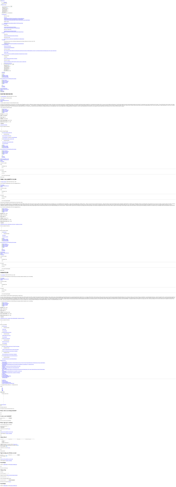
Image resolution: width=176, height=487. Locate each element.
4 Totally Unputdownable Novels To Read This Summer (10, 349)
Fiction (9, 18)
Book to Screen (6, 31)
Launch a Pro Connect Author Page (30, 369)
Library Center (6, 52)
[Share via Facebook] (5, 151)
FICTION (3, 86)
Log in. (9, 428)
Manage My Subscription (12, 367)
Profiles (9, 364)
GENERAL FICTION (19, 224)
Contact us (3, 373)
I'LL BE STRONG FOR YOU (6, 135)
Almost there (2, 427)
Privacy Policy (4, 374)
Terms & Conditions (5, 375)
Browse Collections (7, 58)
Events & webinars (24, 53)
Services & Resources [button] (5, 44)
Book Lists (6, 364)
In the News (10, 31)
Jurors (17, 35)
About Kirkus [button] (4, 371)
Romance (22, 18)
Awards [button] (3, 32)
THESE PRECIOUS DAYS (6, 335)
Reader (3, 440)
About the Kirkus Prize (13, 35)
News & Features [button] (4, 363)
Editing (7, 47)
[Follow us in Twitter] (2, 388)
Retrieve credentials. (9, 433)
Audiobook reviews (5, 8)
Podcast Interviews (5, 11)
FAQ (10, 372)
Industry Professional (5, 442)
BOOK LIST (5, 78)
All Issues (13, 43)
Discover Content (6, 61)
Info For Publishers (17, 372)
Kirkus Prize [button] (4, 365)
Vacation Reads (20, 23)
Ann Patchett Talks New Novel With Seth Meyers (9, 358)
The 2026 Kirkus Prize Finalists (11, 78)
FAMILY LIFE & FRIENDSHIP (12, 318)
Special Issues (10, 43)
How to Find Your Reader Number (12, 475)
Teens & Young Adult (39, 362)
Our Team (5, 372)
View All (5, 17)
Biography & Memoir (18, 19)
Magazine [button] (3, 39)
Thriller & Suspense (12, 18)
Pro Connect (6, 69)
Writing (5, 47)
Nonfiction (13, 19)
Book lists (8, 23)
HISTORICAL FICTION (11, 224)
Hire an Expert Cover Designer (35, 50)
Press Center (13, 372)
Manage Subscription (18, 43)
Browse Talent (11, 61)
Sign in (2, 444)
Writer (3, 441)
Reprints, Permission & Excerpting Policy (5, 377)
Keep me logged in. (3, 446)
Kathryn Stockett (3, 181)
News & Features (4, 9)
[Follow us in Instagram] (2, 389)
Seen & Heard (18, 364)
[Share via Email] (5, 82)
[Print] (3, 83)
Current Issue (6, 43)
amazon (1, 101)
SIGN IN (5, 2)
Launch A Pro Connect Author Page (51, 50)
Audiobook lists (12, 23)
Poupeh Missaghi (3, 96)
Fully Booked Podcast (20, 31)
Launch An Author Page (22, 61)
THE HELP (4, 235)
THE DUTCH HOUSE (5, 341)
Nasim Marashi (5, 137)
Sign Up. (9, 481)
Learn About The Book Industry (40, 369)
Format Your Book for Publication (26, 50)
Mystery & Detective (18, 18)
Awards (15, 364)
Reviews (3, 156)
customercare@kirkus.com (13, 464)
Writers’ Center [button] (4, 368)
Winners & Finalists (7, 35)
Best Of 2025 (16, 23)
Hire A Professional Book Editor (8, 50)
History (22, 19)
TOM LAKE (4, 329)
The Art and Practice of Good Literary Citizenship (9, 354)
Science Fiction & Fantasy (8, 19)
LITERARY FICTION (3, 224)
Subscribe (22, 43)
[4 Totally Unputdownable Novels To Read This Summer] (10, 346)
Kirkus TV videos (27, 364)
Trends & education (7, 53)
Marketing (12, 47)
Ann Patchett (5, 330)
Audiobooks (6, 18)
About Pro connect (16, 61)
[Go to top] (2, 392)
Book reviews (4, 7)
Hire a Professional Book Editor (6, 369)
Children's (43, 362)
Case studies (11, 53)
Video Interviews (4, 10)
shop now (1, 89)
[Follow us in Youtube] (2, 390)
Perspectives (12, 364)
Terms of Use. (15, 444)
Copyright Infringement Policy (6, 382)
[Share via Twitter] (5, 81)
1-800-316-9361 (5, 464)
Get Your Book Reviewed (17, 50)
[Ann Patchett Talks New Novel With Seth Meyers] (9, 355)
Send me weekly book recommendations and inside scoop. (8, 445)
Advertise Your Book (43, 50)
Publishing (9, 47)
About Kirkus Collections (13, 58)
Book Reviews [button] (4, 14)
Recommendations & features (17, 53)
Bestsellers (5, 23)
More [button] (3, 54)
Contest (8, 372)
